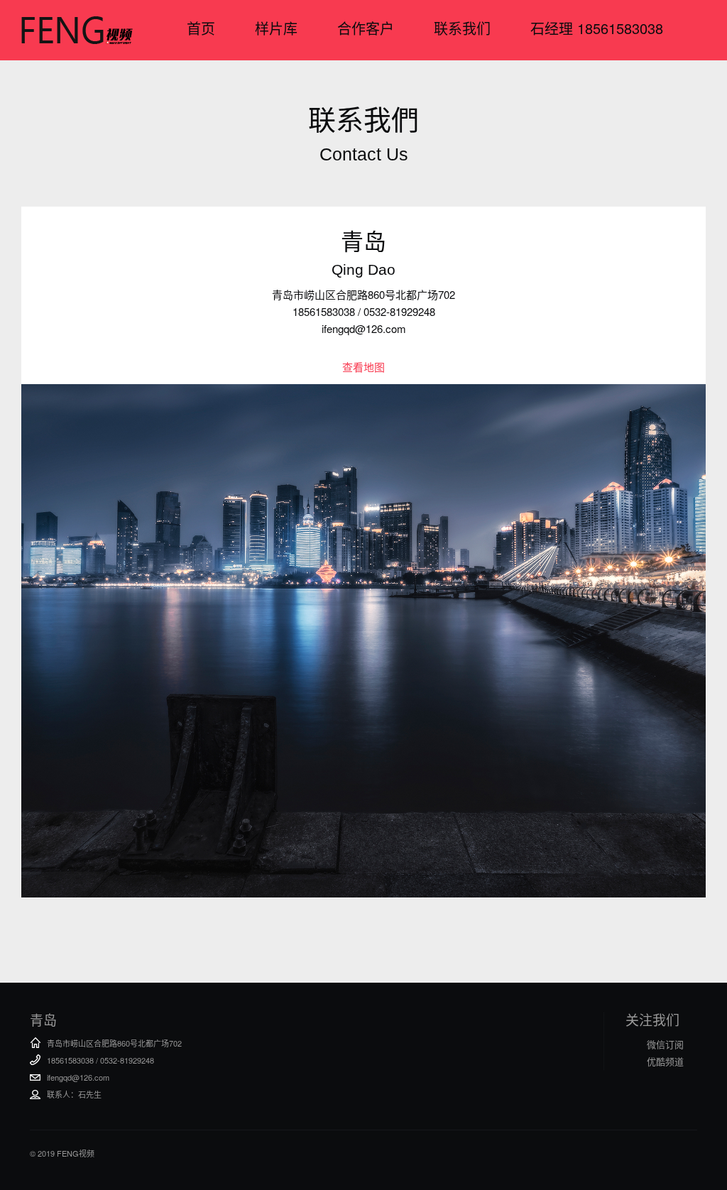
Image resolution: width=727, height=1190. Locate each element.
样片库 (276, 28)
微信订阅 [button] (665, 1044)
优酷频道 (665, 1061)
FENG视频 (77, 30)
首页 (201, 28)
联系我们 (462, 28)
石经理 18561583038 (596, 28)
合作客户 (365, 28)
